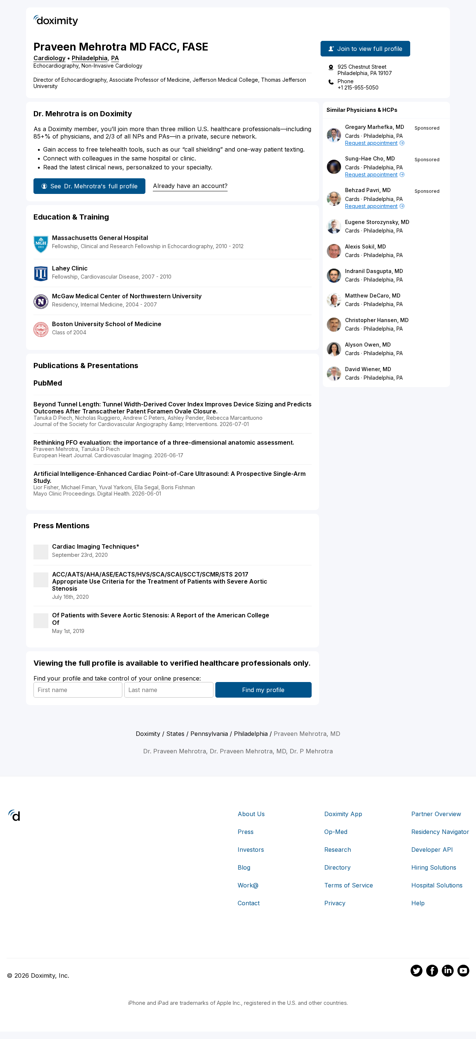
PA (115, 58)
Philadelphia (89, 58)
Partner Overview (436, 814)
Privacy (334, 903)
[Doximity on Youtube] (463, 972)
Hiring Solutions (433, 867)
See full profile (94, 186)
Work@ (248, 885)
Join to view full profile (369, 48)
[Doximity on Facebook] (432, 972)
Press (246, 831)
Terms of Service (348, 885)
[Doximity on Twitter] (416, 972)
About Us (251, 814)
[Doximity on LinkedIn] (448, 972)
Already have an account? (190, 185)
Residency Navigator (440, 831)
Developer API (432, 849)
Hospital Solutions (437, 885)
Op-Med (335, 831)
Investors (251, 849)
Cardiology (49, 58)
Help (418, 903)
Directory (337, 867)
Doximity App (343, 814)
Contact (249, 903)
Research (337, 849)
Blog (244, 867)
